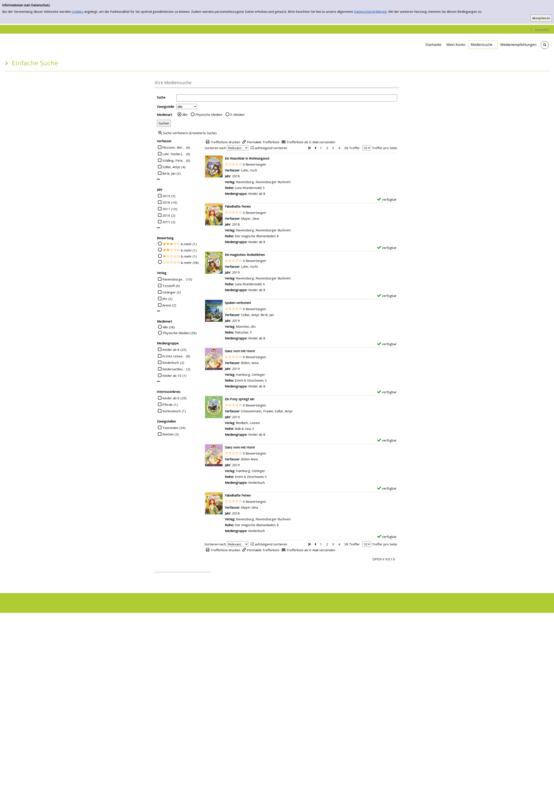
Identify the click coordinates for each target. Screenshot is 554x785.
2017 (166, 209)
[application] (483, 44)
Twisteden (170, 428)
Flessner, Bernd (173, 147)
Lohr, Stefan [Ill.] (173, 154)
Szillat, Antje (171, 167)
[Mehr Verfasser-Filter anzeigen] (158, 179)
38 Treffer (352, 148)
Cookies (77, 11)
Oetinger (169, 292)
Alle (184, 114)
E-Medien (237, 114)
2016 (166, 215)
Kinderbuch (170, 362)
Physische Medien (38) (179, 333)
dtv (164, 299)
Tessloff (168, 286)
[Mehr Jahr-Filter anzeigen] (158, 227)
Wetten (168, 434)
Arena (166, 305)
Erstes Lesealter (173, 356)
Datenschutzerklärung (370, 11)
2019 (166, 196)
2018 (166, 202)
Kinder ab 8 (170, 349)
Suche (161, 97)
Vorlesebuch (171, 411)
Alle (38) (169, 327)
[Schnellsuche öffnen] (545, 45)
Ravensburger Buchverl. (173, 279)
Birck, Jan (169, 173)
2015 (166, 222)
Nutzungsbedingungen (279, 603)
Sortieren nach (215, 148)
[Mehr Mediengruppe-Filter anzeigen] (158, 381)
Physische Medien (208, 114)
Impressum (310, 603)
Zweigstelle (165, 106)
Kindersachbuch (173, 369)
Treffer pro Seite (384, 148)
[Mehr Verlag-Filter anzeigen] (158, 311)
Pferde (167, 404)
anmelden (542, 29)
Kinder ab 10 (171, 375)
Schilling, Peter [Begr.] (173, 160)
